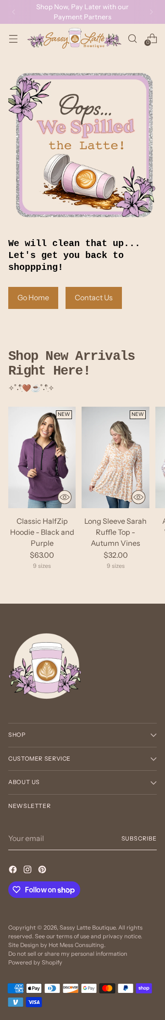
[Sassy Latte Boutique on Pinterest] (43, 871)
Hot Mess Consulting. (77, 945)
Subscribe (139, 838)
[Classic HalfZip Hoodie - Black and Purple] (42, 457)
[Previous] (14, 12)
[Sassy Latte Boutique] (74, 38)
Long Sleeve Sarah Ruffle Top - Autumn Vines (115, 532)
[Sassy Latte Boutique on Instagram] (28, 871)
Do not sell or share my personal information (67, 953)
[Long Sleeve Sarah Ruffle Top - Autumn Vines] (115, 457)
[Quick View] (65, 497)
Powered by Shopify (35, 962)
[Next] (151, 12)
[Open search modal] (132, 38)
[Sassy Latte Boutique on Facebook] (13, 871)
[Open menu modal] (13, 38)
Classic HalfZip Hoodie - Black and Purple (42, 532)
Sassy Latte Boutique (88, 927)
